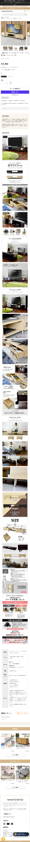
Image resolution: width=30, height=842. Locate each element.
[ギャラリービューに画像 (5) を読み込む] (26, 49)
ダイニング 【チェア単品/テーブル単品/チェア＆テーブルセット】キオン (22, 781)
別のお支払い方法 (15, 94)
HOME (2, 17)
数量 (2, 80)
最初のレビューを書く (22, 713)
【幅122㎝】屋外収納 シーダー (22, 748)
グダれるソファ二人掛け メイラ (7, 781)
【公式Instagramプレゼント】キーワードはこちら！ (15, 6)
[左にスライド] (1, 48)
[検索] (25, 14)
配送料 (4, 67)
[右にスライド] (28, 48)
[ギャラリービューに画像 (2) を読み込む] (10, 49)
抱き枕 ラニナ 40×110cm (6, 748)
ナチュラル (4, 76)
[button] (28, 11)
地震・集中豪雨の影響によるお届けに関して (15, 1)
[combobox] (15, 14)
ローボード (10, 108)
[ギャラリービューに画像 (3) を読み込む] (16, 49)
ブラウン (11, 76)
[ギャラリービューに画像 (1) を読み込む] (5, 49)
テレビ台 (6, 17)
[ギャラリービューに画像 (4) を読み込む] (21, 49)
